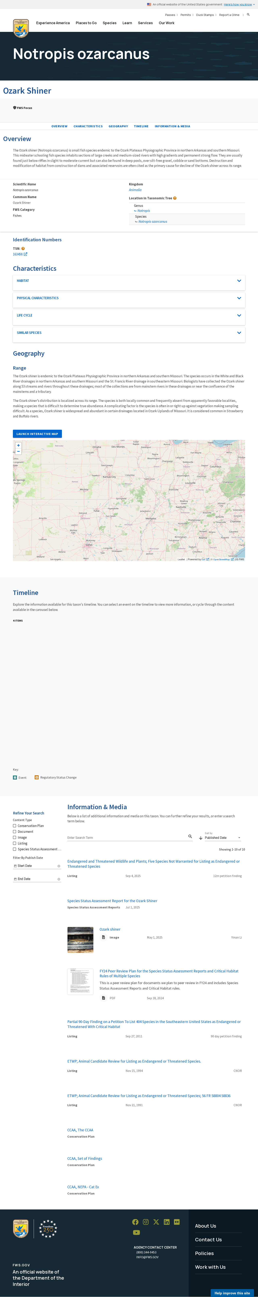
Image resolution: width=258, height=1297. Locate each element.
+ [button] (18, 445)
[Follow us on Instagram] (147, 1222)
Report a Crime (229, 15)
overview (59, 126)
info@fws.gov (147, 1257)
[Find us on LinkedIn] (168, 1222)
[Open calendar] (15, 866)
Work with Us (210, 1267)
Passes (170, 15)
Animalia (135, 190)
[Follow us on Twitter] (157, 1222)
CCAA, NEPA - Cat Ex (83, 1186)
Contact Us (208, 1239)
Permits (186, 15)
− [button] (18, 451)
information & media (172, 126)
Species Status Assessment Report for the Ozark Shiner (112, 900)
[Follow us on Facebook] (136, 1222)
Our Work (166, 23)
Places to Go (86, 23)
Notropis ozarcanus (152, 221)
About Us (205, 1225)
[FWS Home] (21, 28)
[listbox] (223, 838)
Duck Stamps (205, 15)
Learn (127, 23)
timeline (141, 126)
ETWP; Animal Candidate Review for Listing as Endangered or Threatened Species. (134, 1061)
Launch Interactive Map (37, 434)
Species (110, 23)
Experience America (53, 23)
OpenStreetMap (221, 559)
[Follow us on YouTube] (138, 1233)
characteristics (88, 126)
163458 (18, 254)
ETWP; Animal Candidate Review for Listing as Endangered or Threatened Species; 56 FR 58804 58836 (148, 1095)
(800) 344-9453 (146, 1252)
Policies (204, 1253)
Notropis (143, 210)
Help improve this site (232, 1293)
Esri (203, 559)
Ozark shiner (110, 929)
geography (118, 126)
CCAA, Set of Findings (84, 1158)
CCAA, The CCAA (80, 1130)
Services (145, 23)
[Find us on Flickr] (178, 1222)
